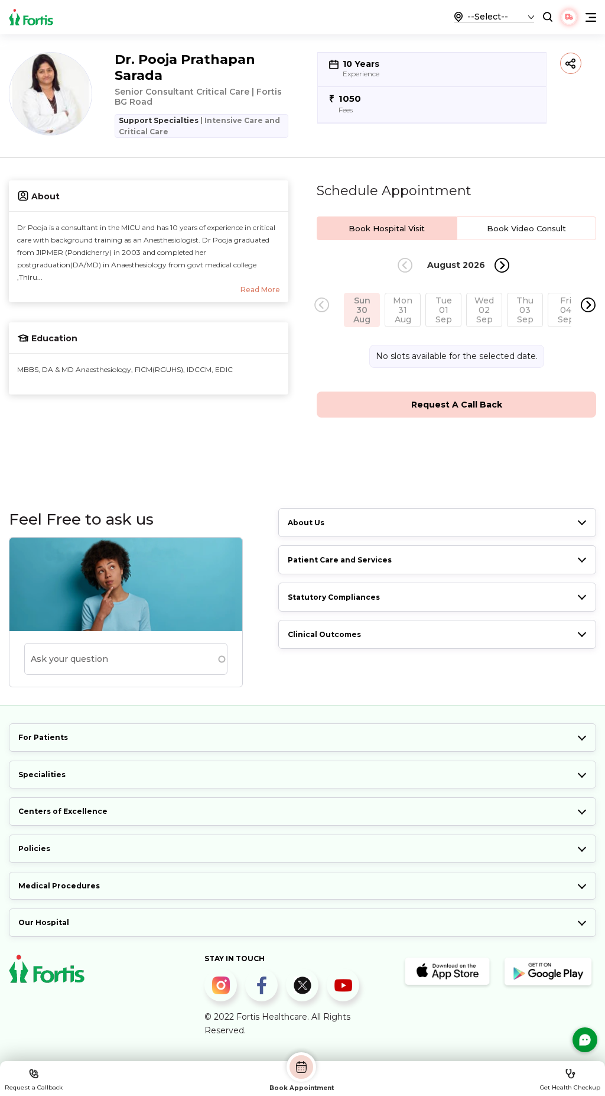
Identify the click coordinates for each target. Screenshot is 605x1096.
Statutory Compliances (334, 597)
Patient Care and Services (340, 559)
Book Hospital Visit (387, 228)
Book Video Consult (526, 228)
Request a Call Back (456, 404)
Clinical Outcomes (324, 634)
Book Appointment (301, 1087)
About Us (306, 522)
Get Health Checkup (570, 1087)
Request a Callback (34, 1087)
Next (502, 265)
